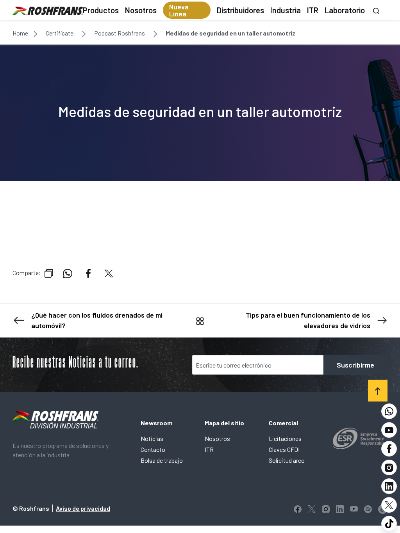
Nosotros (217, 438)
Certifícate (59, 33)
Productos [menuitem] (101, 10)
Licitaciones (285, 438)
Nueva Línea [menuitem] (179, 10)
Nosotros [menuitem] (141, 10)
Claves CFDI (284, 449)
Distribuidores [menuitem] (240, 10)
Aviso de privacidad (83, 508)
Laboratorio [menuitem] (345, 10)
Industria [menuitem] (285, 10)
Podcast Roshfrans (119, 33)
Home (20, 33)
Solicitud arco (287, 460)
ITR (209, 449)
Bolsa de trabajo (162, 460)
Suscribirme (355, 365)
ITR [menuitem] (312, 10)
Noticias (152, 438)
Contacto (153, 449)
